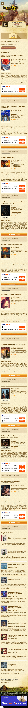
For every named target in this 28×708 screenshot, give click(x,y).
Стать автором (10, 677)
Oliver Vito (17, 247)
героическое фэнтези (16, 166)
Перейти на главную (8, 47)
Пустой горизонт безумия (16, 249)
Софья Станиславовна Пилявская (18, 538)
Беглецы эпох (12, 664)
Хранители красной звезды (17, 61)
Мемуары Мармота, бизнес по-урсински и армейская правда (18, 443)
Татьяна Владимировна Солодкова (18, 623)
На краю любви (19, 348)
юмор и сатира (14, 446)
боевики (25, 251)
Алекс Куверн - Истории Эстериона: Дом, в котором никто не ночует (13, 202)
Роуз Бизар (17, 297)
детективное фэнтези (16, 212)
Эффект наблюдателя (14, 579)
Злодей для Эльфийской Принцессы (19, 488)
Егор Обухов (14, 567)
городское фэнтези (19, 115)
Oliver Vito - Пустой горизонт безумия (11, 244)
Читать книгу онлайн (14, 96)
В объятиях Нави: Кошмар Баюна (18, 391)
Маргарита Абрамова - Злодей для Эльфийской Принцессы (10, 482)
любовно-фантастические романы (18, 352)
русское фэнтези (15, 116)
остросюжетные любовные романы (19, 351)
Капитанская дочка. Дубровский (17, 551)
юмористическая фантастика (17, 164)
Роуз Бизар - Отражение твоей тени (11, 294)
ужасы (13, 252)
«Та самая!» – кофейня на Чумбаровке (17, 113)
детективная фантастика (20, 350)
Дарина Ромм (14, 596)
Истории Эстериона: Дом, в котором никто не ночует (17, 209)
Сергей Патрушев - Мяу (7, 157)
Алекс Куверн (18, 205)
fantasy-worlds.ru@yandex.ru (7, 680)
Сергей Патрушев (18, 160)
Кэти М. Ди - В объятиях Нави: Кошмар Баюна (14, 386)
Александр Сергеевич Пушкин (17, 552)
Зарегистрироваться (17, 26)
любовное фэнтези (15, 117)
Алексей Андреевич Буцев (20, 59)
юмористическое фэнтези (20, 210)
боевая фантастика (19, 251)
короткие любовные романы (21, 300)
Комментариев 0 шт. (6, 101)
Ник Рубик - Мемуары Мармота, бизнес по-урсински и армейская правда (13, 436)
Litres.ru (2, 677)
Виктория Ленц (18, 110)
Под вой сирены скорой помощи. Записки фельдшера (17, 565)
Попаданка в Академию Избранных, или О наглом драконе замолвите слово (15, 593)
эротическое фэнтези (19, 489)
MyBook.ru (17, 677)
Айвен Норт (13, 580)
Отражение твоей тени (21, 298)
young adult (23, 393)
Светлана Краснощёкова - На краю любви (13, 344)
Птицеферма (11, 621)
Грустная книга (12, 537)
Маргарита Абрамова (19, 485)
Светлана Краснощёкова (20, 347)
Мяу (17, 161)
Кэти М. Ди (17, 388)
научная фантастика (19, 63)
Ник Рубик (17, 439)
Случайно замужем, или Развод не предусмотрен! (17, 636)
